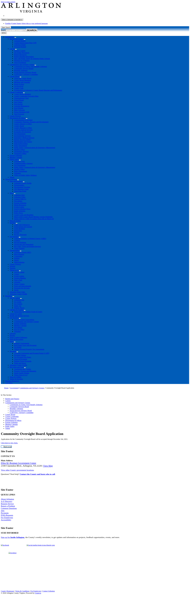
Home (6, 388)
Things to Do (14, 270)
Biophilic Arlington (20, 70)
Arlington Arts (19, 300)
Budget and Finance (17, 39)
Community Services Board (23, 68)
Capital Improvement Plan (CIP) (25, 43)
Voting (12, 177)
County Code (18, 88)
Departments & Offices (18, 118)
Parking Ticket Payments (22, 361)
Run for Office (19, 329)
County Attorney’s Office (23, 124)
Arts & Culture (19, 272)
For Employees (7, 517)
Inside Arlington (19, 211)
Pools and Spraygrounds (22, 286)
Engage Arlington (16, 155)
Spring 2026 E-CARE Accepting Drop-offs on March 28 (34, 219)
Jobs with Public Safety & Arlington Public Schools (32, 59)
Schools (12, 266)
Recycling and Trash (17, 367)
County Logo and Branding (23, 215)
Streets (16, 260)
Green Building (19, 229)
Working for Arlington (22, 61)
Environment (14, 237)
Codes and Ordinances (22, 225)
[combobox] (12, 19)
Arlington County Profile (22, 183)
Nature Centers (19, 284)
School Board (19, 100)
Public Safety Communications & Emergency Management (34, 148)
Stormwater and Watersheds (23, 244)
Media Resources (20, 205)
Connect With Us (20, 199)
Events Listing (19, 207)
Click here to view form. (9, 443)
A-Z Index (9, 383)
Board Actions (19, 84)
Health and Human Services (19, 316)
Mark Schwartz (19, 110)
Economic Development (22, 132)
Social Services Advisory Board (25, 72)
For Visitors (18, 304)
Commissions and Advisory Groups (22, 64)
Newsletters (18, 201)
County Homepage (7, 591)
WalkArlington (19, 262)
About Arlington (11, 179)
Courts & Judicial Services (23, 130)
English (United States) (26, 16)
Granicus (38, 593)
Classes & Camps (16, 314)
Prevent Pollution (20, 242)
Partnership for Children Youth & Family (28, 312)
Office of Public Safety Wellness (25, 175)
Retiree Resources (20, 55)
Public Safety (14, 159)
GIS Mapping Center (21, 189)
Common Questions (9, 508)
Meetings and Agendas (22, 82)
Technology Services (21, 151)
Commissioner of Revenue (23, 120)
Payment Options (20, 355)
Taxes (12, 341)
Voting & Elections (16, 379)
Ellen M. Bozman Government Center (18, 463)
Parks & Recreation (21, 144)
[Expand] (15, 37)
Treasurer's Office (20, 153)
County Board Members (22, 80)
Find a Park (18, 280)
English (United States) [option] (26, 23)
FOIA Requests (7, 515)
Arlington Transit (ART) (22, 252)
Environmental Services (22, 136)
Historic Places (19, 308)
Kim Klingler (18, 108)
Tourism (12, 268)
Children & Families (17, 310)
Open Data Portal (20, 191)
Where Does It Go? (21, 375)
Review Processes (20, 235)
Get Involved (18, 86)
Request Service (7, 504)
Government (14, 388)
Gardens (17, 240)
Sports (16, 290)
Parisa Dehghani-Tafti (21, 112)
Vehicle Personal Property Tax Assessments (29, 349)
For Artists (17, 302)
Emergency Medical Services (24, 138)
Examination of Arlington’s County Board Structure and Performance (38, 90)
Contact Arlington (48, 591)
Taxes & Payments (20, 359)
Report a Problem (8, 506)
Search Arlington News (22, 209)
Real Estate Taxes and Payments (25, 345)
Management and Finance (23, 142)
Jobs (2, 511)
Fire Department (19, 134)
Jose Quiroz (18, 102)
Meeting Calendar (16, 157)
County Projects (15, 116)
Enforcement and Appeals (23, 227)
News (12, 193)
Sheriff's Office (19, 169)
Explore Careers (19, 51)
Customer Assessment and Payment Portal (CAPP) (31, 353)
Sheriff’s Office (19, 150)
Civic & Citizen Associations (24, 320)
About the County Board (22, 78)
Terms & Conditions (22, 591)
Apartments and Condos (22, 369)
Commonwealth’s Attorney (23, 163)
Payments (13, 351)
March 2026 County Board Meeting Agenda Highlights (33, 217)
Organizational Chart (21, 98)
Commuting (18, 256)
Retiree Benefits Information (24, 57)
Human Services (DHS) (22, 140)
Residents (8, 296)
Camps (16, 274)
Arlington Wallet (20, 45)
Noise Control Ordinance (18, 337)
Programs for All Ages (22, 288)
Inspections (18, 231)
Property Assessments (21, 343)
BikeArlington (19, 254)
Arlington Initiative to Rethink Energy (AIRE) (30, 238)
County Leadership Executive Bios (26, 96)
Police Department (20, 146)
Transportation (15, 250)
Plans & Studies (15, 221)
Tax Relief (17, 347)
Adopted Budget (20, 41)
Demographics (19, 185)
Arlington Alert (19, 161)
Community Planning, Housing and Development (31, 122)
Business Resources (12, 381)
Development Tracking (22, 187)
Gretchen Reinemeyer (21, 106)
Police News (18, 213)
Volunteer (17, 173)
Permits (16, 233)
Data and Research (16, 181)
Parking (16, 258)
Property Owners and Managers (25, 371)
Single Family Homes (21, 373)
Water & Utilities (15, 377)
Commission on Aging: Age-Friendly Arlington (30, 66)
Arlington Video (19, 197)
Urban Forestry (19, 248)
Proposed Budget (20, 47)
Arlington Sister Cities (17, 292)
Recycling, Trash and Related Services (27, 246)
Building (13, 223)
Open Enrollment (20, 62)
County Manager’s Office (23, 128)
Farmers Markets (20, 278)
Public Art (17, 306)
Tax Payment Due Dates (22, 357)
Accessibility (6, 520)
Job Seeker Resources (21, 53)
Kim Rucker (18, 104)
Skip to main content (8, 2)
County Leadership (16, 92)
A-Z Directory (6, 501)
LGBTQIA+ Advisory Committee (26, 74)
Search (3, 30)
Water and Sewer (20, 363)
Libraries (17, 282)
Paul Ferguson (19, 114)
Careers (12, 49)
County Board (15, 76)
